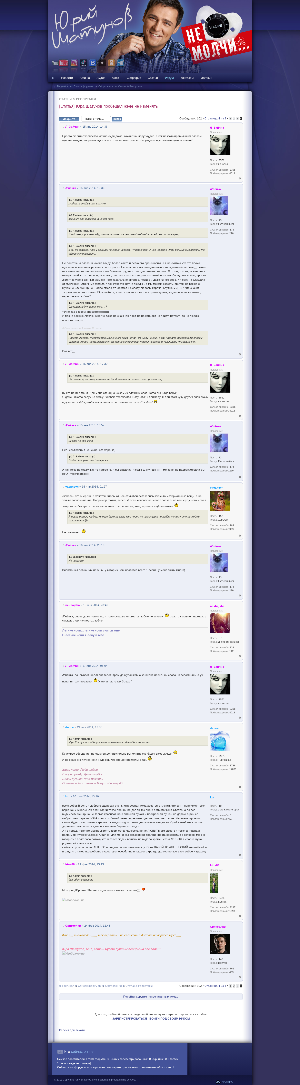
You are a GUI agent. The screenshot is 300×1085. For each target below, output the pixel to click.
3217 (233, 907)
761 (232, 968)
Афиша (85, 77)
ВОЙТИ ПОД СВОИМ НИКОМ (169, 1018)
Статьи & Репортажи (130, 86)
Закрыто (69, 118)
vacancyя (72, 486)
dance (69, 727)
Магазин (206, 77)
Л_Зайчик (72, 126)
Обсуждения (105, 86)
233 (232, 647)
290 (231, 233)
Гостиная (63, 86)
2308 (233, 169)
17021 (233, 769)
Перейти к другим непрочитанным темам (151, 996)
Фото (115, 77)
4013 (232, 173)
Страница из (215, 118)
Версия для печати (72, 1030)
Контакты (187, 77)
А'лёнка (70, 188)
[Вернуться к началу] (240, 178)
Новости (67, 77)
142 (231, 651)
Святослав (73, 925)
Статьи (153, 77)
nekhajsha (72, 605)
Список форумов (83, 86)
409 (231, 972)
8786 (233, 765)
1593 (232, 911)
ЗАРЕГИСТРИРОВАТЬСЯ (129, 1018)
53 (230, 819)
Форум (169, 77)
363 (231, 529)
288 (232, 525)
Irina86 (70, 864)
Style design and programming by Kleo (113, 1079)
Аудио (101, 77)
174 (232, 229)
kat (67, 796)
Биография (133, 77)
